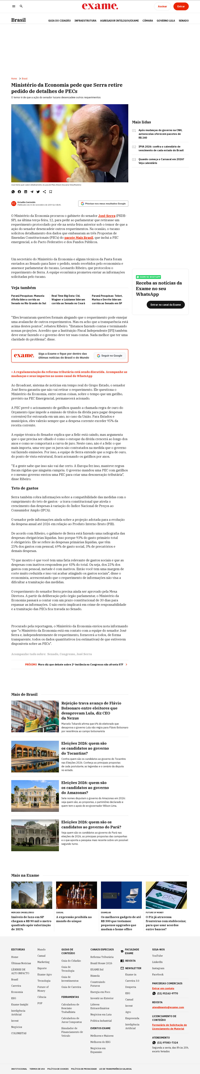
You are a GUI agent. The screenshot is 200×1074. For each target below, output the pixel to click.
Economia (17, 992)
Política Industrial (101, 1020)
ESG (13, 998)
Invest (15, 1020)
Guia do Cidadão (59, 20)
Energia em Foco (100, 992)
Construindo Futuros (97, 983)
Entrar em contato (163, 988)
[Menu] (13, 6)
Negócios (16, 1027)
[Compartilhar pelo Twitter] (38, 192)
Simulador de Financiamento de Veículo (72, 1032)
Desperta (130, 987)
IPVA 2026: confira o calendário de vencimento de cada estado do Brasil (161, 148)
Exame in (130, 974)
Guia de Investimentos (69, 978)
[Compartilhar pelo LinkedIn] (26, 192)
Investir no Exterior (102, 998)
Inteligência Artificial (18, 1012)
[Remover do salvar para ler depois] (50, 192)
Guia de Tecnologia (67, 968)
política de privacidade (84, 1069)
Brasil (18, 20)
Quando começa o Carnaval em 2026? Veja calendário (161, 161)
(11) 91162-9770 (167, 993)
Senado (52, 654)
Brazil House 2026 (101, 963)
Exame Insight (19, 1004)
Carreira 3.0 (132, 980)
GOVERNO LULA (166, 20)
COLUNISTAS (18, 1033)
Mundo (42, 949)
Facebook (157, 974)
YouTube (157, 955)
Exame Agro (45, 974)
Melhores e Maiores (101, 1035)
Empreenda (132, 1018)
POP (40, 1003)
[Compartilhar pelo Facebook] (19, 192)
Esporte (42, 968)
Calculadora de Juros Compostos (71, 1020)
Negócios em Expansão (98, 1050)
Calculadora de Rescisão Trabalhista (70, 1008)
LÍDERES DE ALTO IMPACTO (20, 971)
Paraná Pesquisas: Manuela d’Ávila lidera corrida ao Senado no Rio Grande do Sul (28, 299)
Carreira (16, 985)
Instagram (158, 968)
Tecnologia (44, 980)
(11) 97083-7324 (167, 1042)
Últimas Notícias (21, 963)
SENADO (184, 20)
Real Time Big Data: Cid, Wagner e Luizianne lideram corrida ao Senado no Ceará (68, 299)
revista (130, 960)
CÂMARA (147, 20)
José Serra (84, 654)
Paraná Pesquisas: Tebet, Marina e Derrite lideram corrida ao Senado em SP (107, 299)
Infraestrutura (85, 20)
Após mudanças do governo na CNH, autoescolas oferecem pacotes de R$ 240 (160, 134)
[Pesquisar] (21, 6)
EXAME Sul (96, 969)
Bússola (95, 975)
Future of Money (43, 988)
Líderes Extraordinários (99, 1006)
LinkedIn (157, 962)
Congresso (67, 654)
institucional (19, 1069)
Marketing (44, 962)
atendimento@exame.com (168, 1007)
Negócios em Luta (101, 1014)
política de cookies (58, 1069)
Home (14, 78)
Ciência (42, 997)
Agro (128, 1012)
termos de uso (37, 1069)
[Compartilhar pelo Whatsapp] (13, 192)
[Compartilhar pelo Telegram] (32, 192)
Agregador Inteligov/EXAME (119, 20)
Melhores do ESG (100, 1042)
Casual (41, 955)
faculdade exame (132, 951)
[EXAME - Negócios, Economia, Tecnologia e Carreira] (100, 6)
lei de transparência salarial (115, 1069)
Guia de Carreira (71, 987)
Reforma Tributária (102, 957)
